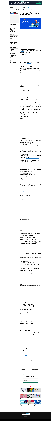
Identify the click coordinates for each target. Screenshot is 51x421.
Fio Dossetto (22, 288)
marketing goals (22, 51)
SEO (10, 30)
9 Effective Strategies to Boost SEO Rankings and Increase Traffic (13, 62)
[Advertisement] (14, 19)
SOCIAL (26, 9)
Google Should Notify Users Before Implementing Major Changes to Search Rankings (13, 53)
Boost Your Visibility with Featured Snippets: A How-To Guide (13, 29)
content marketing (37, 288)
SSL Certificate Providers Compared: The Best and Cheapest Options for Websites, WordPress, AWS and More (13, 25)
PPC (19, 9)
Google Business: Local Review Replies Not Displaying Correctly (13, 34)
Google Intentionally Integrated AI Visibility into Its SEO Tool (13, 50)
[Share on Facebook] (11, 13)
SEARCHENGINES (22, 9)
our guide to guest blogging (28, 137)
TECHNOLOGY (12, 30)
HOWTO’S (34, 9)
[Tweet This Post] (13, 13)
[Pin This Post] (15, 13)
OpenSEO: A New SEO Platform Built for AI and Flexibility (13, 31)
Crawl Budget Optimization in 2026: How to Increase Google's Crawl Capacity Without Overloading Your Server (13, 43)
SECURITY (29, 9)
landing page (39, 104)
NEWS (18, 9)
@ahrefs (35, 301)
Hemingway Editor (29, 147)
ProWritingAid (35, 147)
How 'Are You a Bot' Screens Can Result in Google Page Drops (13, 37)
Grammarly (32, 147)
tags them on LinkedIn (32, 312)
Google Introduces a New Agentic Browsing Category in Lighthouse (13, 56)
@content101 (28, 301)
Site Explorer (23, 191)
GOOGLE (10, 38)
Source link (21, 358)
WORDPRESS (32, 9)
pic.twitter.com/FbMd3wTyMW (28, 305)
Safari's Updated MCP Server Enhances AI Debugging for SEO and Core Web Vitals (13, 47)
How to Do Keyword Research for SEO (30, 96)
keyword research (29, 63)
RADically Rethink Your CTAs (29, 270)
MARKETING (16, 9)
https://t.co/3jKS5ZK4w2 (28, 304)
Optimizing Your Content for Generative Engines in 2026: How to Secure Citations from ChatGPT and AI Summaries (13, 59)
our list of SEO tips (27, 116)
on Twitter (26, 355)
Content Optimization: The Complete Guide (13, 12)
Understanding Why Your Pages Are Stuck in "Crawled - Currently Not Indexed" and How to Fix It (13, 40)
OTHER (36, 9)
